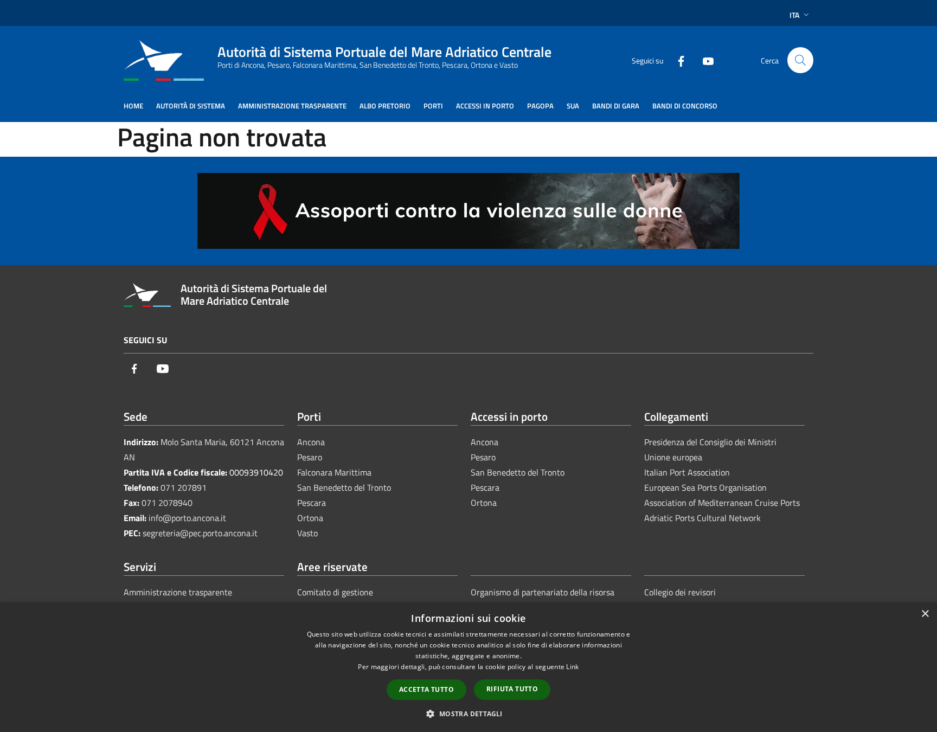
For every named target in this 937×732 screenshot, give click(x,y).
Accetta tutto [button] (426, 689)
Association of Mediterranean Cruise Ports (722, 502)
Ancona (311, 441)
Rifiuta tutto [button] (512, 689)
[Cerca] (800, 60)
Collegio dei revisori (680, 592)
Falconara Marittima (334, 472)
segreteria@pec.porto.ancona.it (200, 533)
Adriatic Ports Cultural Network (702, 517)
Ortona (310, 517)
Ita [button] (794, 15)
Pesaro (309, 457)
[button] (468, 713)
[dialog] (468, 667)
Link (572, 666)
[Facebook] (677, 60)
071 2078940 (167, 502)
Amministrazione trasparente (178, 592)
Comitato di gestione (335, 592)
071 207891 (184, 487)
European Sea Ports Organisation (705, 487)
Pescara (311, 502)
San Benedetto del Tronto (344, 487)
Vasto (307, 533)
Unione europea (673, 457)
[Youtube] (704, 60)
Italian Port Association (687, 472)
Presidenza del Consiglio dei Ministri (710, 441)
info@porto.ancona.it (187, 517)
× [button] (925, 614)
